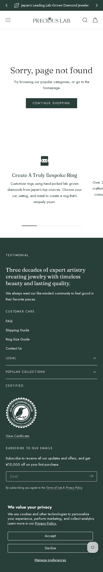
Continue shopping (51, 103)
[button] (7, 19)
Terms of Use (54, 488)
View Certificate (17, 436)
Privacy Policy (74, 488)
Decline (50, 548)
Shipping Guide (17, 330)
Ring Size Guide (18, 339)
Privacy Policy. (46, 523)
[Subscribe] (91, 476)
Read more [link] (44, 213)
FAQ (9, 321)
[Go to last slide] (6, 5)
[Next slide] (96, 5)
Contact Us (14, 348)
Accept (50, 535)
